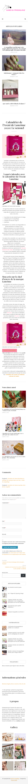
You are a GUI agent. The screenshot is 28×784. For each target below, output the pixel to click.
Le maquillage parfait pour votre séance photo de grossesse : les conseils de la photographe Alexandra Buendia (14, 48)
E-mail (4, 527)
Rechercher (5, 572)
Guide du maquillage (15, 778)
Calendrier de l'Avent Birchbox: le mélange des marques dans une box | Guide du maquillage (13, 480)
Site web (4, 534)
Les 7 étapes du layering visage (15, 593)
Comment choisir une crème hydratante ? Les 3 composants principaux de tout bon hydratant (16, 601)
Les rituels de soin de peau (14, 587)
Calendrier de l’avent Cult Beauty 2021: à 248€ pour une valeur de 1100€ (12, 434)
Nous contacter (15, 683)
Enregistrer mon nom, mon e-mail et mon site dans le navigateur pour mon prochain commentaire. (13, 542)
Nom (3, 521)
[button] (1, 19)
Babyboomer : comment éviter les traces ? (14, 73)
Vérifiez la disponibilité (10, 350)
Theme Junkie (14, 780)
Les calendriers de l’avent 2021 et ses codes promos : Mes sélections (13, 457)
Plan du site (22, 683)
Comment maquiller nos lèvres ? (16, 611)
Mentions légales (6, 683)
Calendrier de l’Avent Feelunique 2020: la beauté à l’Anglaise (13, 563)
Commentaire (5, 502)
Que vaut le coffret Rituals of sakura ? (14, 104)
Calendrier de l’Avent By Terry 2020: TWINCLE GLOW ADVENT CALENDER (15, 568)
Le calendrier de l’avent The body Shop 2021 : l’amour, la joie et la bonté (13, 410)
